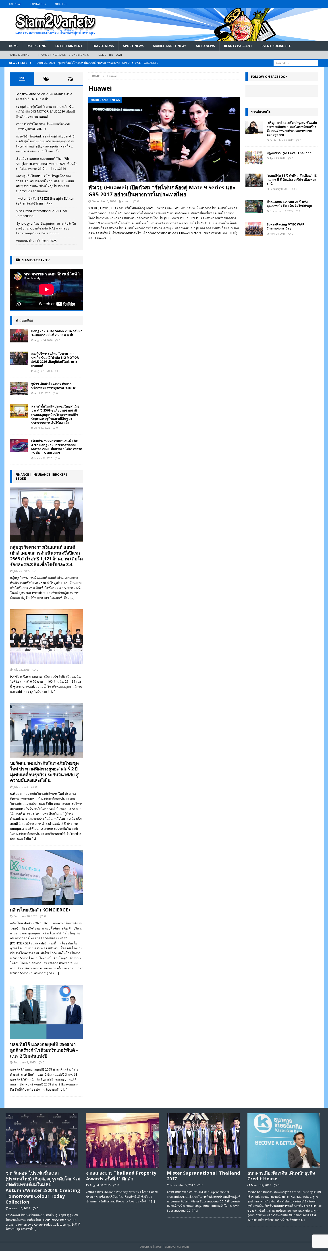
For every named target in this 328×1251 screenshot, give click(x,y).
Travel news (103, 46)
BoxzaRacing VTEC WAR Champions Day (285, 226)
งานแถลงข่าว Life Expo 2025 (36, 241)
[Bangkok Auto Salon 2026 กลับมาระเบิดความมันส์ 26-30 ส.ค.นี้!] (19, 335)
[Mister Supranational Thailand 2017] (204, 1140)
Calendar (15, 4)
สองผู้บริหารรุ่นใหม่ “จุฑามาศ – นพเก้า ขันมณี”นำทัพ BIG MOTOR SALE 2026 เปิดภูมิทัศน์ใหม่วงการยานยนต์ (45, 111)
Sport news (133, 46)
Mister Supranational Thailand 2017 (203, 1176)
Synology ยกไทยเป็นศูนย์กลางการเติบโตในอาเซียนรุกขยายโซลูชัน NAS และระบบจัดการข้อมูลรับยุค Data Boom (46, 228)
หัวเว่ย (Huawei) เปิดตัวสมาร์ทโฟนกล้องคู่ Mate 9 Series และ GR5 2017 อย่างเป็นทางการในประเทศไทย (161, 191)
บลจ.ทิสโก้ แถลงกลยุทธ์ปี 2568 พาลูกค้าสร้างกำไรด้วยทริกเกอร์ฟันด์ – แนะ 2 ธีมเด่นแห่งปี (44, 1050)
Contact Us (38, 4)
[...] (73, 598)
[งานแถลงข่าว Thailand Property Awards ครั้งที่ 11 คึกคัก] (123, 1140)
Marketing (36, 46)
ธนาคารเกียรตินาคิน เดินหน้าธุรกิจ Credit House (281, 1176)
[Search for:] (296, 62)
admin (126, 201)
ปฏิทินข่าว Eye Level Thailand (289, 153)
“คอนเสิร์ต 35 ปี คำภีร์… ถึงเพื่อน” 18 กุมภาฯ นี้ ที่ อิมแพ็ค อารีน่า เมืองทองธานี (292, 179)
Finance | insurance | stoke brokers (63, 54)
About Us (61, 4)
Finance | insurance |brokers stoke (41, 476)
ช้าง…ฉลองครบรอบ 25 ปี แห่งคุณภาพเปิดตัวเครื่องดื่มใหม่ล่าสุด (289, 204)
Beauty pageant (238, 46)
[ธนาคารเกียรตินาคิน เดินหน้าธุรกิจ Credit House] (284, 1140)
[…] (109, 238)
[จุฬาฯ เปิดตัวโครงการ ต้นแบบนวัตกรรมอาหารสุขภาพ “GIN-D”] (19, 388)
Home (13, 46)
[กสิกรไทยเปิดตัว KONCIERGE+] (46, 877)
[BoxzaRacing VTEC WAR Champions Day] (254, 229)
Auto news (205, 46)
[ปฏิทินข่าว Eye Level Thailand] (254, 157)
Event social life (276, 46)
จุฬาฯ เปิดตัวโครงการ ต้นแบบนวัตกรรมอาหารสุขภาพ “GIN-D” (54, 386)
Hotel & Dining (19, 54)
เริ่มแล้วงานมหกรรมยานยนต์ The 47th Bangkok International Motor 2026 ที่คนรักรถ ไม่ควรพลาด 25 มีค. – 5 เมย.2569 (46, 163)
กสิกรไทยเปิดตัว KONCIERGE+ (40, 910)
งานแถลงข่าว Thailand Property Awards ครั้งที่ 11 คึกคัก (121, 1176)
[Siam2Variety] (164, 39)
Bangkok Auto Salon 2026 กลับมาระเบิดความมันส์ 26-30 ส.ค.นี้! (56, 333)
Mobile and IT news (170, 46)
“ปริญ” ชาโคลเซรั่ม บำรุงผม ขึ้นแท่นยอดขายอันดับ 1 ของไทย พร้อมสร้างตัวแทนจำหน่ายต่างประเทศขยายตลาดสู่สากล (292, 129)
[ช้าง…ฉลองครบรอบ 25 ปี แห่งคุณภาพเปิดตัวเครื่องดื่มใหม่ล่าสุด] (254, 206)
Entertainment (69, 46)
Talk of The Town (110, 54)
